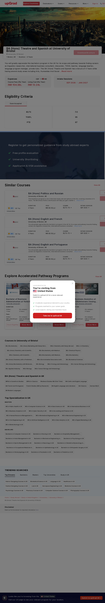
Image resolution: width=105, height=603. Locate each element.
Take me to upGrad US (52, 316)
